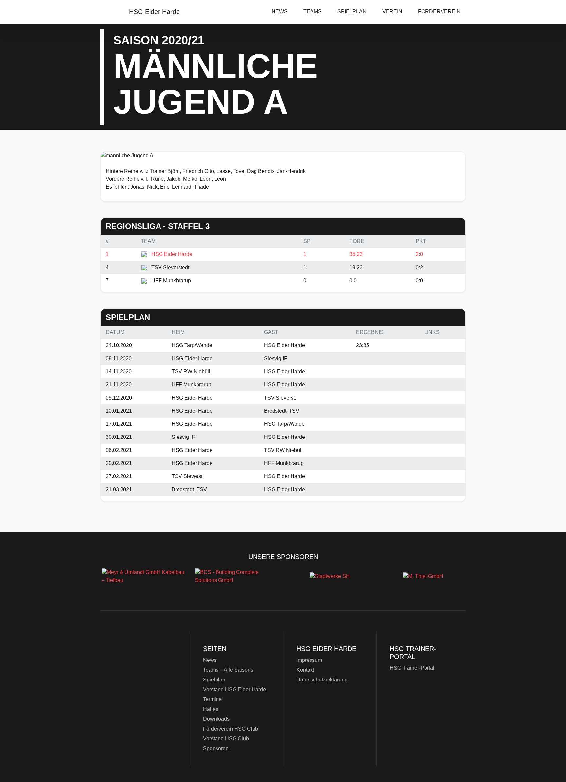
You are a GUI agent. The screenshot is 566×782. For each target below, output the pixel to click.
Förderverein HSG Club (230, 729)
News (280, 11)
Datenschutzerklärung (322, 679)
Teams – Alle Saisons (228, 670)
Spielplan (352, 11)
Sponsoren (216, 748)
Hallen (210, 709)
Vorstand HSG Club (226, 738)
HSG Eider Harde (142, 677)
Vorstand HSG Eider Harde (234, 689)
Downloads (216, 719)
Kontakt (305, 670)
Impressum (309, 660)
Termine (212, 699)
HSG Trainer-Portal (412, 668)
